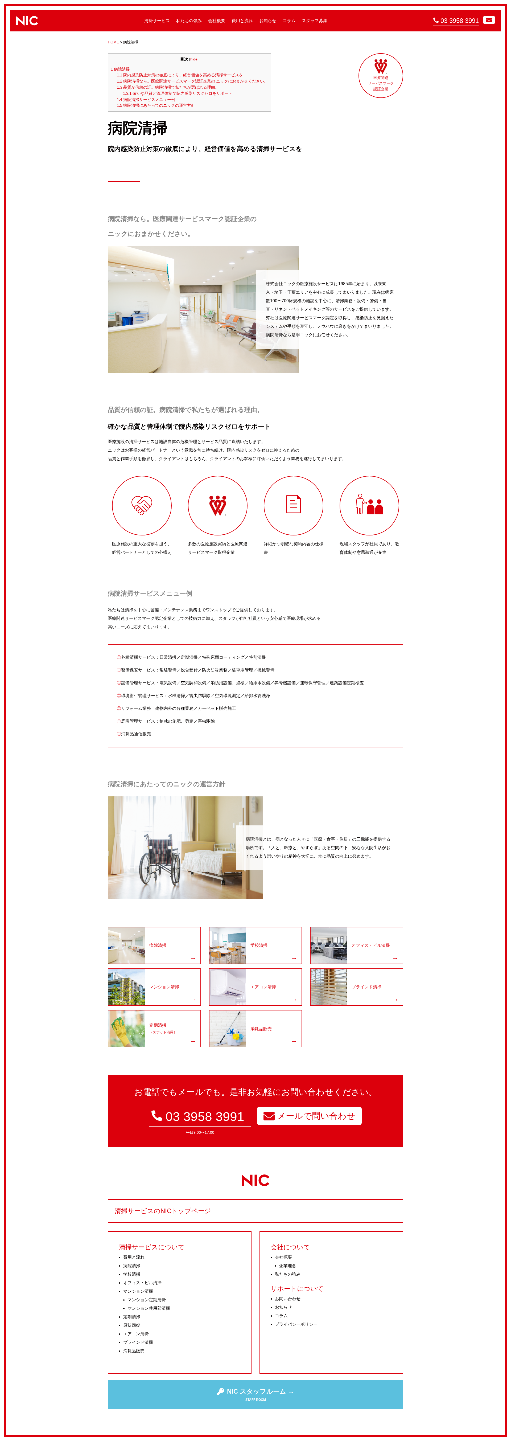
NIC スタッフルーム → (260, 1391)
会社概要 (216, 20)
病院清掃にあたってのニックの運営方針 (156, 105)
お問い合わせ (287, 1298)
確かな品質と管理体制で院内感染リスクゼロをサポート (177, 93)
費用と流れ (242, 20)
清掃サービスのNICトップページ (163, 1210)
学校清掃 (131, 1274)
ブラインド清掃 (138, 1342)
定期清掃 (131, 1317)
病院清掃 (120, 69)
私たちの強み (189, 20)
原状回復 (131, 1325)
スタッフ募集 (314, 20)
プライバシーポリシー (296, 1324)
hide (193, 59)
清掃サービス (157, 20)
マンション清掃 (138, 1291)
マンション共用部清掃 (148, 1308)
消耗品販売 (134, 1351)
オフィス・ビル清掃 (142, 1282)
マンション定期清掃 (146, 1299)
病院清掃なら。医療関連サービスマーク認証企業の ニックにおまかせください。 (192, 81)
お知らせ (267, 20)
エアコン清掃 (136, 1334)
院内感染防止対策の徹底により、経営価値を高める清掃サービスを (180, 75)
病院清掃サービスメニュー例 (146, 99)
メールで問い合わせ (315, 1116)
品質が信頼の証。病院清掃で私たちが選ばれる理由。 (168, 87)
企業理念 (287, 1265)
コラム (289, 20)
